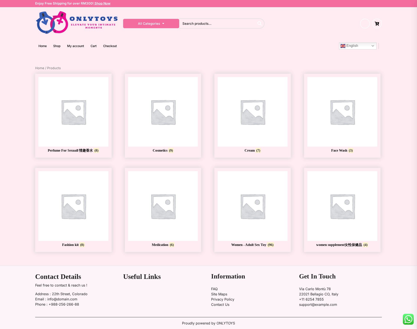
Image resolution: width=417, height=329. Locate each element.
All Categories (149, 23)
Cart (94, 46)
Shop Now (102, 3)
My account (75, 46)
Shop (57, 46)
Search (259, 23)
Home (42, 46)
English (352, 45)
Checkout (110, 46)
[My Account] (365, 23)
